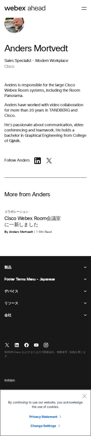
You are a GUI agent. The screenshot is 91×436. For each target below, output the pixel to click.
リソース (11, 303)
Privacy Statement (43, 417)
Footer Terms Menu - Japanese (29, 279)
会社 (7, 315)
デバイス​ (11, 291)
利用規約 (9, 380)
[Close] (84, 396)
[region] (45, 413)
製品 (7, 267)
